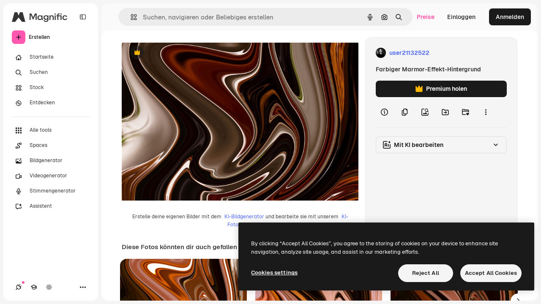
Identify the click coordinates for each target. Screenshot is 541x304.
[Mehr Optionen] (485, 112)
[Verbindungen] (18, 287)
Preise (425, 17)
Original (176, 53)
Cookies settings (274, 272)
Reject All (425, 273)
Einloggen (461, 17)
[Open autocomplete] (130, 17)
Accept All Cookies (491, 273)
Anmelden (510, 17)
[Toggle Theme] (49, 287)
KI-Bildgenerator (244, 216)
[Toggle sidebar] (83, 17)
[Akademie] (34, 287)
